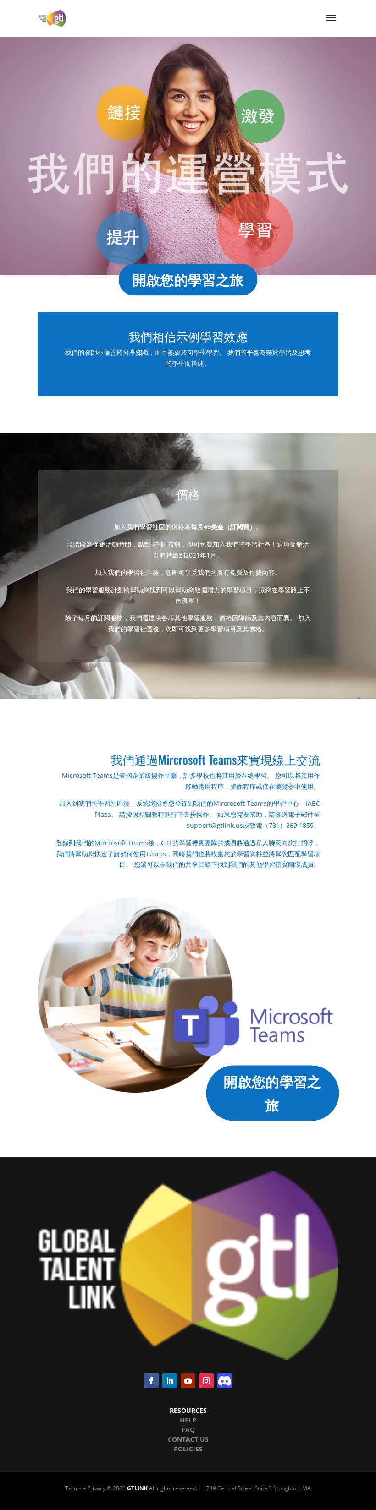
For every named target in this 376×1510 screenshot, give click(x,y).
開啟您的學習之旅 (188, 279)
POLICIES (188, 1448)
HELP (188, 1420)
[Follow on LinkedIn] (169, 1380)
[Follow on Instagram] (206, 1380)
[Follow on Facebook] (151, 1380)
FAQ (188, 1429)
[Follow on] (224, 1380)
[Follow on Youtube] (188, 1380)
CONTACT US (188, 1439)
